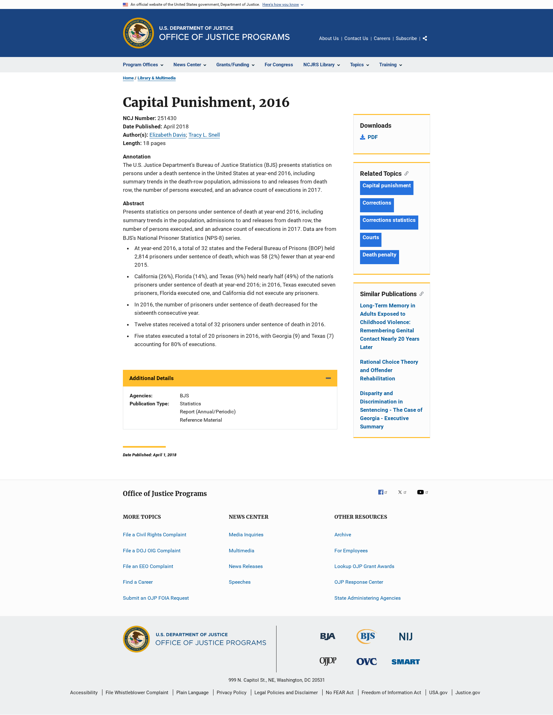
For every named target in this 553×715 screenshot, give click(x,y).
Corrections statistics (389, 220)
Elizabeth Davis (167, 135)
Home (128, 78)
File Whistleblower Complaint (137, 692)
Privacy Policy (231, 692)
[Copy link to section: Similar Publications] (420, 293)
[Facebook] (385, 497)
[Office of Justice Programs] (138, 33)
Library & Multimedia (157, 78)
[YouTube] (424, 497)
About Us (329, 38)
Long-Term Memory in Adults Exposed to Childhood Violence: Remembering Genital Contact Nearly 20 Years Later (390, 326)
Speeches (240, 582)
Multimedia (241, 550)
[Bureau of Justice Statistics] (367, 645)
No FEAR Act (340, 692)
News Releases (246, 566)
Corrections (377, 202)
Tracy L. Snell (204, 135)
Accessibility (84, 692)
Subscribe (406, 38)
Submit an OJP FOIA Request (156, 598)
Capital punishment (387, 185)
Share (430, 42)
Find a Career (138, 582)
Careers (382, 38)
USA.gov (438, 692)
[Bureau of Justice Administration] (327, 641)
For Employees (351, 550)
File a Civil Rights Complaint (154, 535)
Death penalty (380, 254)
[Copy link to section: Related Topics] (405, 173)
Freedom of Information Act (391, 692)
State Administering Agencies (367, 598)
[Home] (224, 33)
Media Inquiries (246, 535)
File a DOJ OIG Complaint (151, 550)
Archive (342, 535)
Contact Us (356, 38)
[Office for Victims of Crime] (367, 666)
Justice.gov (467, 692)
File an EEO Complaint (148, 566)
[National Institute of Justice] (405, 641)
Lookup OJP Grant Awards (364, 566)
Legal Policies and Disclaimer (286, 692)
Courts (371, 237)
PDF (373, 137)
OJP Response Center (358, 582)
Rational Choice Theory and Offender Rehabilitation (389, 370)
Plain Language (192, 692)
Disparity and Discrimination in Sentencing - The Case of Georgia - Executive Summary (391, 410)
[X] (404, 497)
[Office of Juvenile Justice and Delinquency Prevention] (328, 667)
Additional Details (151, 378)
